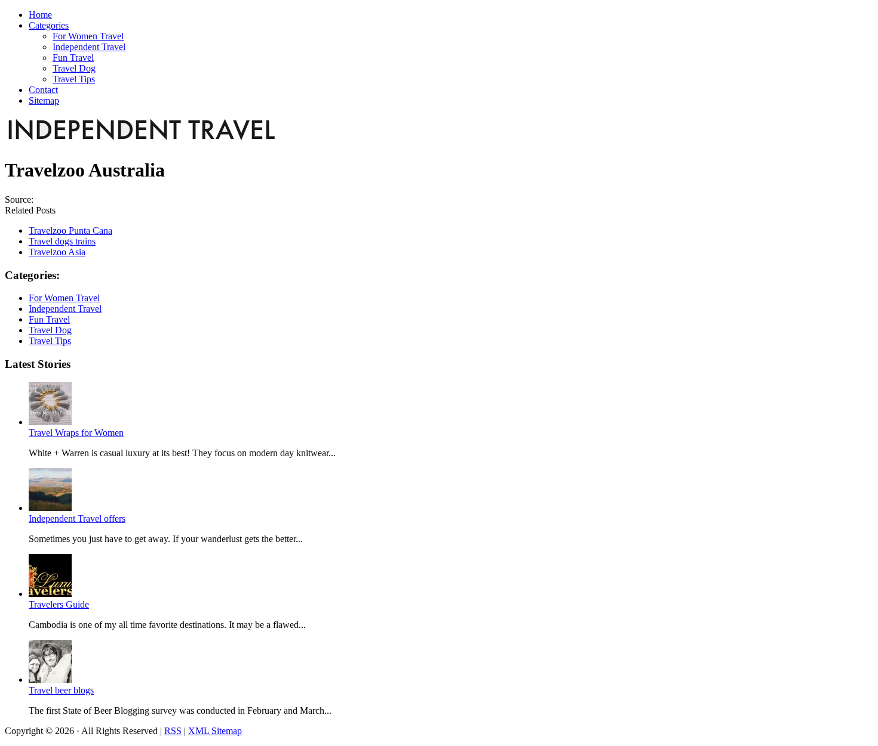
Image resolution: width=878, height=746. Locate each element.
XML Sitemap (215, 731)
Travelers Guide (59, 604)
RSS (173, 731)
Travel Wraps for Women (76, 433)
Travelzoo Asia (57, 252)
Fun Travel (49, 319)
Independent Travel (65, 309)
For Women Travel (64, 298)
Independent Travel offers (77, 518)
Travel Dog (50, 330)
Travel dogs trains (62, 241)
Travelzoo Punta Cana (70, 230)
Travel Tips (50, 341)
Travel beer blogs (61, 690)
